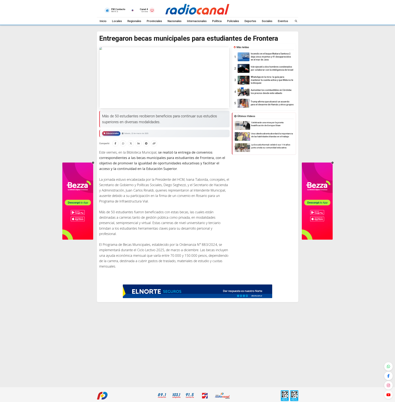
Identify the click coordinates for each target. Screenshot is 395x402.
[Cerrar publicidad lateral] (93, 162)
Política (217, 21)
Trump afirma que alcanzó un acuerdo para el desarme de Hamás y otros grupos (272, 103)
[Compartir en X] (131, 143)
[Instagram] (388, 385)
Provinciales (154, 21)
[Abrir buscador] (296, 21)
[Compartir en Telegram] (146, 143)
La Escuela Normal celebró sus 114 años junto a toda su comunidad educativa (270, 146)
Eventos (283, 21)
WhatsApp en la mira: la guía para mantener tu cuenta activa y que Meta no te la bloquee (272, 80)
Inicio (103, 21)
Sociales (267, 21)
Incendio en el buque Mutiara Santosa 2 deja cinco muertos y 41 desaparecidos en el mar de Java (271, 56)
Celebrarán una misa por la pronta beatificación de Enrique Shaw (267, 124)
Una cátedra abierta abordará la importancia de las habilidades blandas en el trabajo (272, 135)
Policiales (233, 21)
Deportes (250, 21)
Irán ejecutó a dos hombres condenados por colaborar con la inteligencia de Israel (272, 68)
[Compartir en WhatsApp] (123, 143)
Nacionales (174, 21)
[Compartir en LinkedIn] (138, 143)
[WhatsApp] (388, 366)
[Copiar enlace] (154, 143)
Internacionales (197, 21)
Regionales (134, 21)
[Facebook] (388, 376)
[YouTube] (388, 394)
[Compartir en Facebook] (115, 143)
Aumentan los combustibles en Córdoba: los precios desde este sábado (271, 91)
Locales (117, 21)
